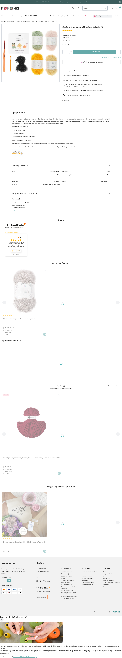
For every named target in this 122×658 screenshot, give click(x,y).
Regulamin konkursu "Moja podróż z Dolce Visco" (68, 593)
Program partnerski (87, 576)
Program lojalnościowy (88, 574)
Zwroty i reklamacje (66, 576)
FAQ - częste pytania (108, 580)
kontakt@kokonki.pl (43, 571)
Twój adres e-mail (6, 577)
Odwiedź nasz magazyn (67, 580)
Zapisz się (9, 580)
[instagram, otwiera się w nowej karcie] (78, 8)
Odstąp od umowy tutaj (67, 598)
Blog (104, 576)
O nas (104, 571)
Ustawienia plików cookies (68, 596)
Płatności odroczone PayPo (89, 571)
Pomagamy (106, 584)
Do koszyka (96, 52)
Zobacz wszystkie (113, 386)
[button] (104, 8)
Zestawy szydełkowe (28, 21)
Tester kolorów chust (87, 584)
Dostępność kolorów (108, 574)
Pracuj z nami (106, 578)
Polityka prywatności (67, 590)
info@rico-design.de (18, 210)
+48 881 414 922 (42, 568)
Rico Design (65, 100)
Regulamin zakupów (66, 584)
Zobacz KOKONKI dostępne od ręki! (25, 657)
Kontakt (63, 578)
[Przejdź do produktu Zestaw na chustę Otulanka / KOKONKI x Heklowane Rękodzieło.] (24, 514)
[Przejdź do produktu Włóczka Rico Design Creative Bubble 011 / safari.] (24, 291)
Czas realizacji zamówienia (68, 574)
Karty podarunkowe (87, 578)
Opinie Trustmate (107, 587)
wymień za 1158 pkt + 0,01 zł (111, 57)
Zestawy (18, 21)
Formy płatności (65, 582)
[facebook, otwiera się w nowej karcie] (73, 8)
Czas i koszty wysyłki (66, 571)
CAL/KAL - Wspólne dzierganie (111, 582)
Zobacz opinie (41, 597)
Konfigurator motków (88, 582)
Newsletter (85, 580)
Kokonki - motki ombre (7, 21)
